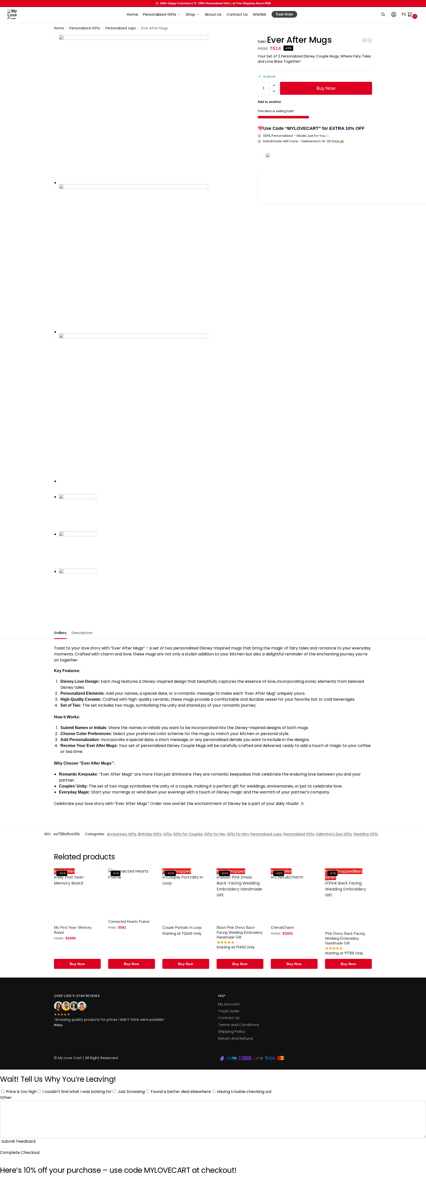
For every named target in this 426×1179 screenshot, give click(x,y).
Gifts (167, 834)
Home (59, 28)
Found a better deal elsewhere (181, 1091)
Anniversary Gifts (121, 834)
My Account (229, 1004)
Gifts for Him (238, 834)
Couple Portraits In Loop (181, 927)
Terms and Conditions (238, 1024)
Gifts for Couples (187, 834)
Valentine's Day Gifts (334, 834)
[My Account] (394, 14)
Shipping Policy (231, 1031)
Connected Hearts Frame (128, 921)
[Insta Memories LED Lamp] (364, 40)
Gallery (60, 632)
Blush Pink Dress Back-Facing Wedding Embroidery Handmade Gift (240, 932)
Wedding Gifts (365, 834)
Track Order (228, 1011)
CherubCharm (282, 927)
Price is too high (21, 1091)
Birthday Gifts (149, 834)
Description (82, 632)
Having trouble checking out (244, 1091)
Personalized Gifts (84, 28)
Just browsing (131, 1091)
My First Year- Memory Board (73, 929)
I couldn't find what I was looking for (77, 1091)
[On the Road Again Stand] (369, 40)
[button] (410, 14)
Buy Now (326, 88)
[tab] (61, 632)
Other (6, 1097)
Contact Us (228, 1017)
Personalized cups (120, 28)
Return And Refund (235, 1038)
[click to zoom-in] (152, 109)
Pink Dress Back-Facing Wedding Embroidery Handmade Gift (345, 938)
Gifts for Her (214, 834)
